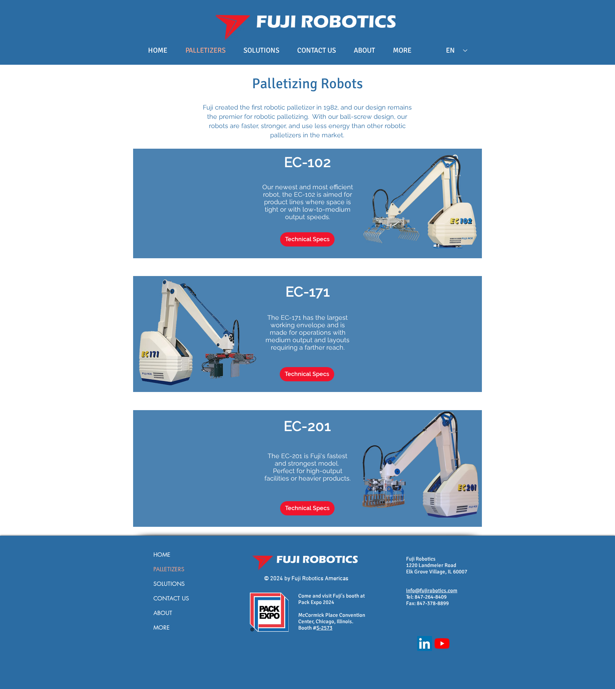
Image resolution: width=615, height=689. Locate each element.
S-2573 (324, 628)
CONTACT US (171, 598)
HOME (161, 554)
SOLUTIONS (169, 584)
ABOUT (162, 613)
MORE (161, 627)
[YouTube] (442, 643)
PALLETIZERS (168, 569)
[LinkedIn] (424, 643)
